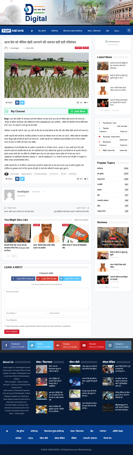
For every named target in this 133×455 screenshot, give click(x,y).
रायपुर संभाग (101, 179)
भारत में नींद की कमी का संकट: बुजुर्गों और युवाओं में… (89, 380)
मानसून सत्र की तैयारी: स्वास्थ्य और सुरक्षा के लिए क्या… (89, 393)
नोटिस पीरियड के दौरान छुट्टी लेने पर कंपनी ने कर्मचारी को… (122, 394)
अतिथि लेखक (118, 431)
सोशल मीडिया (60, 438)
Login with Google (49, 279)
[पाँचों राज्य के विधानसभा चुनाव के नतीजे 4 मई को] (41, 369)
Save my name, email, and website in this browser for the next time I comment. (39, 326)
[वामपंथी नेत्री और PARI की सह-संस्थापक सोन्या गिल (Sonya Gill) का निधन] (17, 233)
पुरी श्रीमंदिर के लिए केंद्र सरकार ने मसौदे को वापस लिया (71, 211)
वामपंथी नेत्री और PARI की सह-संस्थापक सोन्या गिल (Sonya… (119, 65)
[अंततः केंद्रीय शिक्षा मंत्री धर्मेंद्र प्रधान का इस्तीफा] (46, 233)
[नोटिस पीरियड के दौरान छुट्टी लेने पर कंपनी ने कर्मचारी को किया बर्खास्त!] (108, 395)
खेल (107, 31)
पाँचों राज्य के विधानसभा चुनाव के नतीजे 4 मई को (55, 368)
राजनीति (99, 184)
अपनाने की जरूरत (54, 174)
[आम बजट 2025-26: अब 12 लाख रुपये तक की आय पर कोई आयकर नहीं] (41, 395)
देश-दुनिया (42, 31)
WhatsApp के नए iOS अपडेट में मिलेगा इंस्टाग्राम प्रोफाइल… (122, 407)
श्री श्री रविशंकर (72, 174)
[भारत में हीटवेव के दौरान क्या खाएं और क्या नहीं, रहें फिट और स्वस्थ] (74, 406)
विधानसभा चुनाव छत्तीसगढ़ (72, 31)
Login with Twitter (72, 279)
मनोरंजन (103, 431)
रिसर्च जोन (107, 438)
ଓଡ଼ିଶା (30, 438)
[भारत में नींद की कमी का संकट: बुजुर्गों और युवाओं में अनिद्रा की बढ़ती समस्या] (74, 381)
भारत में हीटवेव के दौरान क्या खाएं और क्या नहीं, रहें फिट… (89, 405)
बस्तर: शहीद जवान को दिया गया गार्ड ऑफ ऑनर (19, 211)
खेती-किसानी (78, 47)
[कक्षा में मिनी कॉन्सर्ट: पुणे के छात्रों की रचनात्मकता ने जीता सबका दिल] (108, 369)
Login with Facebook (25, 279)
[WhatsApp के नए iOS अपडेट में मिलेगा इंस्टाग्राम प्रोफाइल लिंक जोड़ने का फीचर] (108, 408)
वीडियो (74, 438)
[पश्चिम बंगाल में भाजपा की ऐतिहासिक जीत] (75, 233)
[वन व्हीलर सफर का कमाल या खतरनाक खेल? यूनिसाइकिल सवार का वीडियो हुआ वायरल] (108, 381)
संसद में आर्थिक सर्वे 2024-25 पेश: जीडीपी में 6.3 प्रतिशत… (56, 408)
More (117, 31)
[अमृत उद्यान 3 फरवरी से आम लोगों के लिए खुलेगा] (74, 369)
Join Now (79, 111)
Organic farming (27, 174)
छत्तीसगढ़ (54, 31)
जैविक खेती (63, 174)
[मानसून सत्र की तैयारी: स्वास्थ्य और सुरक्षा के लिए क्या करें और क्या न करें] (74, 394)
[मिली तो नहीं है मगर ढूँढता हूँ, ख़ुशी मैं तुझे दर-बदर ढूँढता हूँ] (102, 78)
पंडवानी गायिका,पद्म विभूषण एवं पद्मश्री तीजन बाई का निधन (119, 102)
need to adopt (14, 174)
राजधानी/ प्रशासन (102, 200)
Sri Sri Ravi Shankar (41, 174)
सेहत (98, 206)
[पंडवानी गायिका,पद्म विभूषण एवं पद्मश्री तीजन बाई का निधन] (102, 103)
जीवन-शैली (44, 438)
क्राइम (99, 190)
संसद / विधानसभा (94, 31)
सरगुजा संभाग (101, 211)
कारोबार (18, 438)
